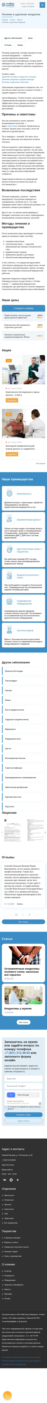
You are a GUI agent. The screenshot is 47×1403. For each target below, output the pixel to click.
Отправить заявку (23, 1114)
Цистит (8, 748)
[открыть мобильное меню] (42, 5)
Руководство (9, 1275)
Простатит (9, 806)
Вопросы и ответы (11, 1242)
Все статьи (23, 1022)
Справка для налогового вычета (16, 1247)
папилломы (12, 126)
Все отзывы (23, 921)
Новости (7, 1289)
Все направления (11, 1223)
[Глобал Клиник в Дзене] (17, 1180)
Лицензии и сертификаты (13, 1284)
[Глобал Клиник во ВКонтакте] (4, 1180)
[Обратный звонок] (7, 1395)
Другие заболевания (13, 38)
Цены (30, 38)
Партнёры (8, 1294)
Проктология (9, 1195)
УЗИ (6, 1213)
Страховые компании (12, 1237)
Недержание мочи (13, 738)
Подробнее (12, 400)
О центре (7, 1271)
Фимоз (8, 700)
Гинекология (9, 1209)
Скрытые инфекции (13, 767)
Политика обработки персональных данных (18, 1360)
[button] (29, 915)
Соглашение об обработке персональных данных (20, 1357)
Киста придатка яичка (14, 709)
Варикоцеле (10, 729)
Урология (7, 1204)
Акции (20, 45)
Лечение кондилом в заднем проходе (18, 79)
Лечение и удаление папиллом (15, 82)
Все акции (40, 463)
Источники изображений (17, 1364)
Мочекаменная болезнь (15, 758)
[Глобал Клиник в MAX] (11, 1180)
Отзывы (8, 45)
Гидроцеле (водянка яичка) (17, 719)
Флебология (9, 1200)
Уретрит (8, 690)
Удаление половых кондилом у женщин (19, 76)
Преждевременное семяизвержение (20, 777)
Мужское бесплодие (14, 671)
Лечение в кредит (11, 1251)
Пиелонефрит (11, 680)
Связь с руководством (12, 1256)
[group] (12, 831)
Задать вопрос (23, 1120)
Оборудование (9, 1280)
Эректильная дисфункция (16, 787)
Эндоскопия (8, 1218)
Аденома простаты (13, 796)
